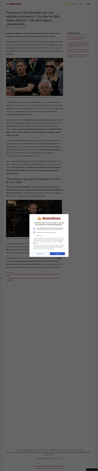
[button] (49, 235)
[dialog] (49, 235)
